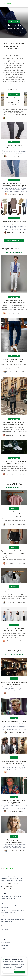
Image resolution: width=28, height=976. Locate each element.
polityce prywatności (16, 969)
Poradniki (3, 951)
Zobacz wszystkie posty (14, 252)
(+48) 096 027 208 (7, 886)
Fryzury (14, 678)
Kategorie (4, 939)
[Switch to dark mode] (22, 3)
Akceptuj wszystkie (20, 972)
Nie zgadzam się (8, 972)
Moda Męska (14, 508)
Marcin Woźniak (5, 935)
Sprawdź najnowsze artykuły (14, 240)
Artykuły (4, 893)
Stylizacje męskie (14, 21)
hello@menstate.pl (7, 888)
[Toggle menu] (25, 3)
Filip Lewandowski (5, 929)
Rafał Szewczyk (5, 932)
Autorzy (4, 926)
